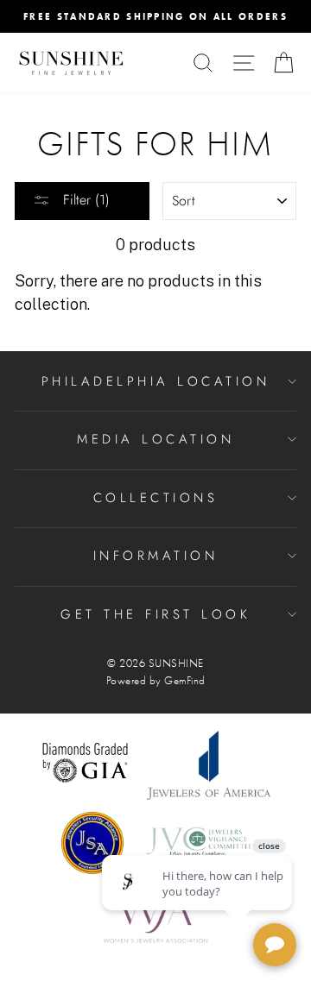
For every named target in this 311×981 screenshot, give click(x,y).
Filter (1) (84, 200)
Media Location (155, 439)
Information (156, 555)
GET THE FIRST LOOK (155, 614)
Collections (156, 497)
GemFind (185, 681)
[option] (155, 16)
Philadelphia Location (155, 381)
